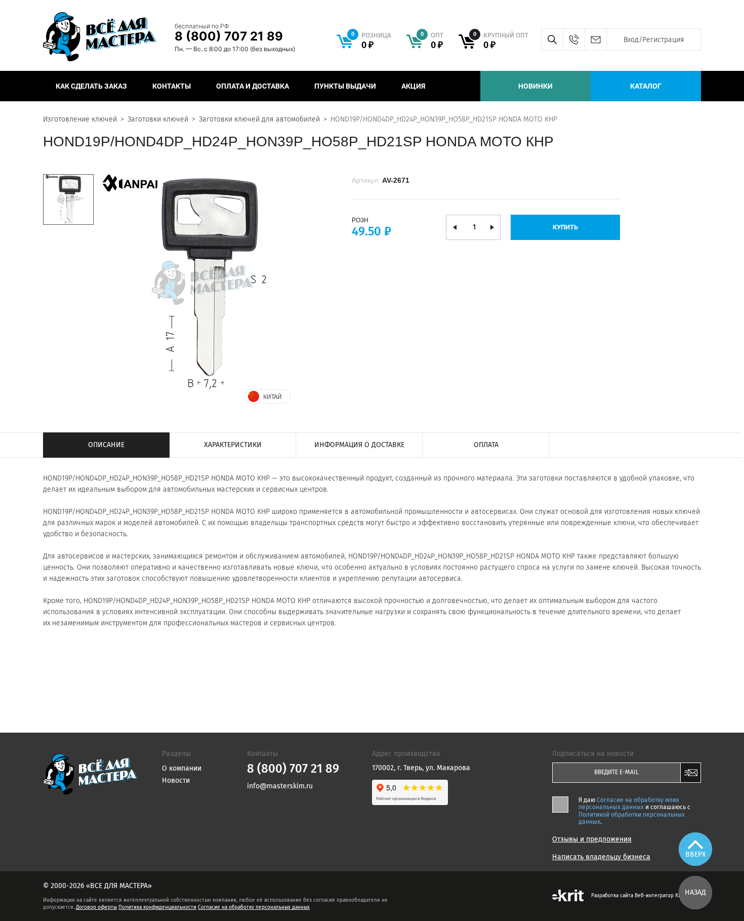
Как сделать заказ (91, 86)
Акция (413, 86)
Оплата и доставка (252, 86)
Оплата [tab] (486, 445)
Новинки (535, 86)
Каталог (646, 86)
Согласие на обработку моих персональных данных (628, 803)
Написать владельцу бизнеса (601, 857)
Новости (176, 780)
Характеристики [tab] (233, 445)
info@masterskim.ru (595, 39)
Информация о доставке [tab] (359, 445)
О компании (181, 768)
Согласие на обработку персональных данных (254, 907)
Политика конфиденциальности (157, 907)
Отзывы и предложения (592, 839)
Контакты (171, 86)
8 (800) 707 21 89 (229, 36)
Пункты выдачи (345, 86)
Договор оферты (96, 907)
